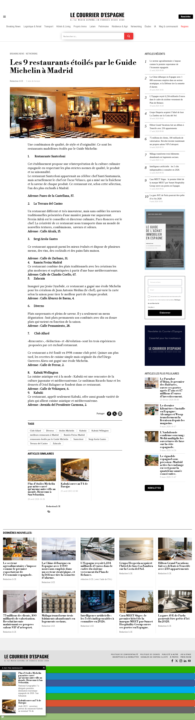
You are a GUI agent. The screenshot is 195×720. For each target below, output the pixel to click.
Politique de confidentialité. (115, 397)
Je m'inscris (128, 386)
